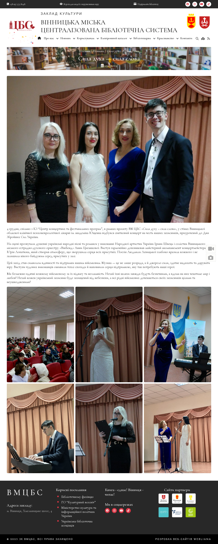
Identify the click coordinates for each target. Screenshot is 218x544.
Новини (98, 51)
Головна (84, 51)
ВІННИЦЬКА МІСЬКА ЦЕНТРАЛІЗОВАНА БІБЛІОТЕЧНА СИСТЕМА (109, 26)
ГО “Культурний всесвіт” (78, 502)
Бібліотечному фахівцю (77, 497)
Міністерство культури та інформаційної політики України (78, 512)
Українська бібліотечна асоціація (76, 523)
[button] (211, 249)
